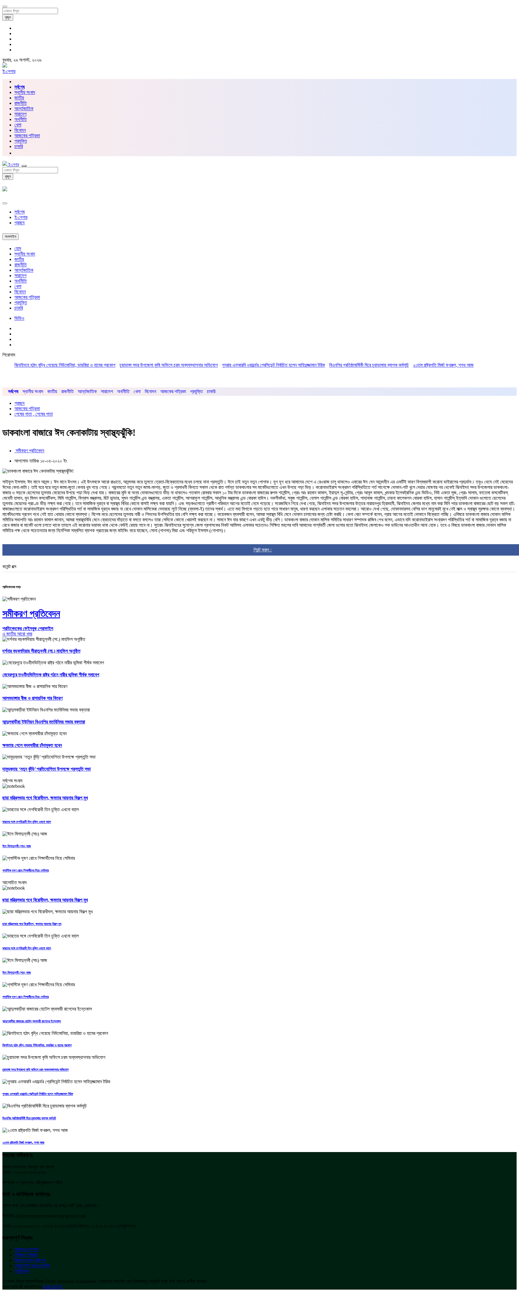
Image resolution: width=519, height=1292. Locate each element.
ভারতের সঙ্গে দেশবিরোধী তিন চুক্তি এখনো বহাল (26, 821)
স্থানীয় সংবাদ (24, 92)
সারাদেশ (20, 114)
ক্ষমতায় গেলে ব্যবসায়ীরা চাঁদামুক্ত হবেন (32, 745)
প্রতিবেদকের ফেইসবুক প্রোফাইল (27, 628)
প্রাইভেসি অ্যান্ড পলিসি (32, 1265)
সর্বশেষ (19, 211)
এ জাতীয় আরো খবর (17, 633)
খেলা (17, 124)
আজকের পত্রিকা (27, 135)
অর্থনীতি (20, 119)
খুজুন (8, 17)
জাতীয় (19, 97)
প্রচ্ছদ (19, 222)
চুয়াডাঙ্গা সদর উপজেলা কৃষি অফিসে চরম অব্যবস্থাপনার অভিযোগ (169, 365)
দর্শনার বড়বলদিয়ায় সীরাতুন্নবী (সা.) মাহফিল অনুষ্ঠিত (41, 651)
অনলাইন (10, 236)
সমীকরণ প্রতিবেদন (29, 450)
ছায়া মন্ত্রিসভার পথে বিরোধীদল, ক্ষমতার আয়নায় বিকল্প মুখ (45, 797)
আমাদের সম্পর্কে (26, 1249)
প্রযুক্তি (20, 141)
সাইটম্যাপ (21, 1271)
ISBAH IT (53, 1286)
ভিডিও (19, 318)
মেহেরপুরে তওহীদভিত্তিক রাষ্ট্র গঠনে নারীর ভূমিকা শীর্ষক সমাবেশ (50, 674)
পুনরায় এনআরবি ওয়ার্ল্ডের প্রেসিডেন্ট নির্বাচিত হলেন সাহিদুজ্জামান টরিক (273, 365)
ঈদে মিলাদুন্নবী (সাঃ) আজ (16, 846)
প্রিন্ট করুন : (262, 549)
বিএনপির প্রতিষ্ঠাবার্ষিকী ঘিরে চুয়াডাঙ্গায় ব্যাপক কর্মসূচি (369, 365)
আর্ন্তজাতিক (23, 108)
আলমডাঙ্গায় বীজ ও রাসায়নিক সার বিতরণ (32, 698)
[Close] (4, 203)
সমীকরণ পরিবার (25, 1254)
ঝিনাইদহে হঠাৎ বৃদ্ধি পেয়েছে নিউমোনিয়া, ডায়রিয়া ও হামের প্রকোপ (64, 365)
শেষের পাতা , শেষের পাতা (33, 414)
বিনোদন (20, 130)
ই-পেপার (8, 71)
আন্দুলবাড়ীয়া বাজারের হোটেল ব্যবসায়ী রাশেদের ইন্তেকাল (31, 1021)
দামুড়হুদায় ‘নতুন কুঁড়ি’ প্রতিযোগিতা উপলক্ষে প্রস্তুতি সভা (46, 769)
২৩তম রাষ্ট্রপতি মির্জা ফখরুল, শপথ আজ (443, 365)
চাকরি (18, 308)
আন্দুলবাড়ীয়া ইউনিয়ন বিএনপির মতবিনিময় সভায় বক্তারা (43, 721)
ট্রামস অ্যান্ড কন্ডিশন (30, 1260)
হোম (17, 248)
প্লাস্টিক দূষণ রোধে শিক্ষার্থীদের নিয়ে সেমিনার (25, 870)
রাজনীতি (20, 103)
